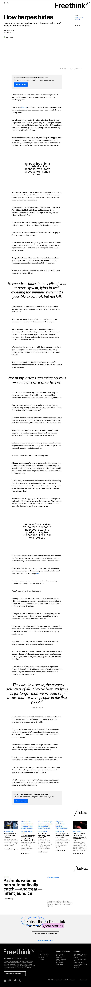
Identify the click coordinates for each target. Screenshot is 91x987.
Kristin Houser (42, 852)
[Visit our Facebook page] (15, 980)
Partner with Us (43, 956)
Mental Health (77, 831)
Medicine (6, 877)
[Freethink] (72, 5)
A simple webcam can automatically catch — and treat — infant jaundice (23, 886)
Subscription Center (44, 940)
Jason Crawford (26, 853)
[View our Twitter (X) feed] (19, 980)
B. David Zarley (9, 30)
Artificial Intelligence (80, 954)
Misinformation (8, 831)
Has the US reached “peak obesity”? (44, 835)
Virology (77, 19)
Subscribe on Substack (13, 973)
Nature (24, 107)
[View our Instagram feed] (10, 980)
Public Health (79, 17)
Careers (41, 957)
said (37, 573)
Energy (76, 957)
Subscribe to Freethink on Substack (45, 933)
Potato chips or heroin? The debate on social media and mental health (80, 837)
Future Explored (61, 959)
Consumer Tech (79, 962)
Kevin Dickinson (78, 853)
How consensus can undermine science (10, 835)
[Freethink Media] (19, 951)
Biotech (76, 967)
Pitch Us (41, 959)
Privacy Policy (83, 980)
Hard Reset (59, 954)
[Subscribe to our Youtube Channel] (5, 980)
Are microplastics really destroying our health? (62, 835)
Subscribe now (21, 84)
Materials (77, 965)
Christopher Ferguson (11, 849)
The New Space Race (80, 964)
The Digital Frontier (80, 956)
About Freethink (44, 954)
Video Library (60, 964)
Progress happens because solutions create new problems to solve (28, 837)
